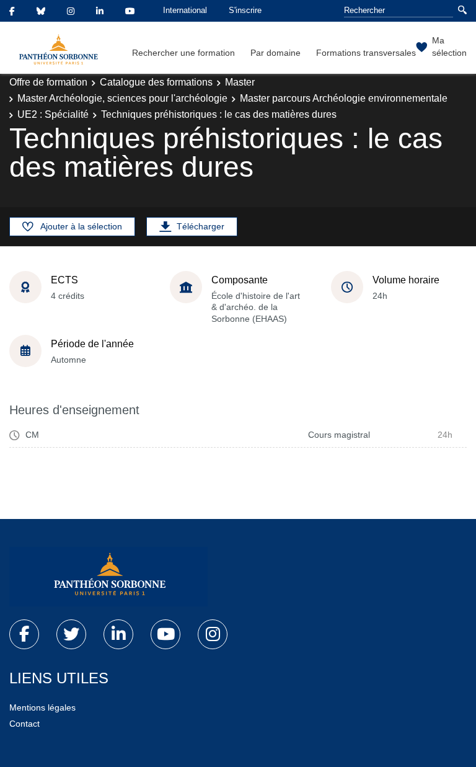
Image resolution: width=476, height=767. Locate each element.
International (185, 10)
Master (240, 82)
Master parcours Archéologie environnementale (343, 98)
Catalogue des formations (156, 82)
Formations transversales (366, 53)
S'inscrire (245, 10)
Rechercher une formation (183, 53)
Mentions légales (42, 707)
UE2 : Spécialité (53, 114)
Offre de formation (48, 82)
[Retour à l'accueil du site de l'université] (108, 576)
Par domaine (275, 53)
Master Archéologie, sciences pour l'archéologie (122, 98)
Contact (24, 724)
